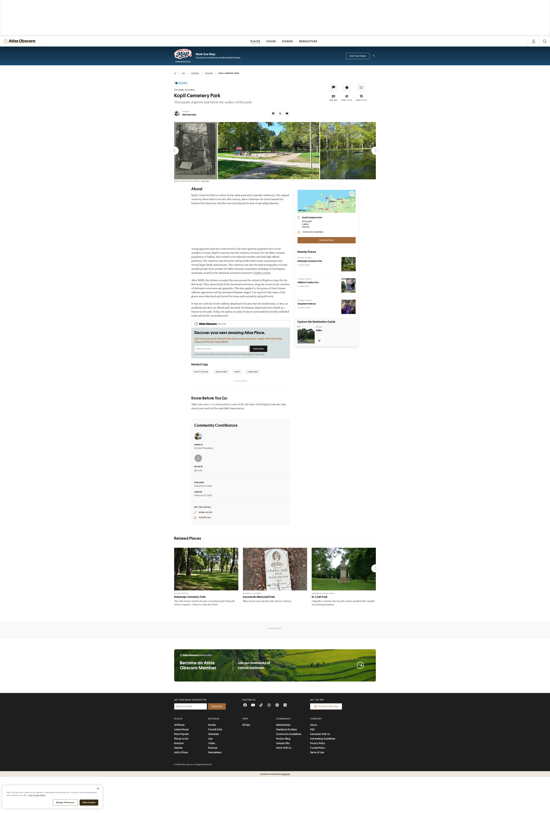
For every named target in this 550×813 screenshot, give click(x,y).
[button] (333, 87)
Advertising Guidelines (322, 739)
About (313, 725)
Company (316, 719)
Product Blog (283, 739)
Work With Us (283, 748)
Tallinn (319, 330)
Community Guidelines (288, 734)
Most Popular (181, 734)
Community (283, 719)
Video (211, 743)
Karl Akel (205, 181)
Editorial (214, 719)
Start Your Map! (358, 56)
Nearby (178, 748)
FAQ (312, 729)
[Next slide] (375, 151)
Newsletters (215, 752)
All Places (179, 725)
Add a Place (181, 752)
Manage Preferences (65, 802)
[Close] (98, 788)
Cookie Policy (317, 748)
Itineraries (213, 734)
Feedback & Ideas (286, 729)
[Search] (544, 41)
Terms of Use (260, 354)
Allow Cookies (89, 802)
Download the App (328, 706)
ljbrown (198, 470)
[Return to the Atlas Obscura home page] (20, 41)
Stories (212, 725)
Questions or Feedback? (275, 774)
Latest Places (181, 729)
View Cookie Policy (37, 795)
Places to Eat (181, 739)
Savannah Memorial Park (259, 596)
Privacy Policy (247, 354)
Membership (283, 725)
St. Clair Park (320, 596)
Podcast (212, 748)
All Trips (246, 725)
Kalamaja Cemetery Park (190, 596)
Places (178, 719)
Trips (245, 719)
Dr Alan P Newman (203, 448)
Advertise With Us (320, 734)
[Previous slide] (175, 151)
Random (179, 743)
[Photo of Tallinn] (306, 334)
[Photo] (348, 264)
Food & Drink (215, 729)
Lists (210, 739)
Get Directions (326, 240)
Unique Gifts (283, 743)
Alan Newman (189, 115)
